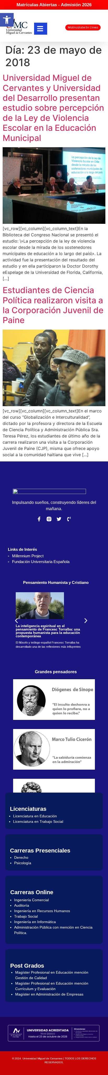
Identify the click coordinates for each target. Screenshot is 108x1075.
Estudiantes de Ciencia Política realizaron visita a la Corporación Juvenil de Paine (53, 305)
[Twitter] (59, 519)
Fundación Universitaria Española (40, 561)
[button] (7, 20)
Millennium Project (28, 556)
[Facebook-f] (39, 519)
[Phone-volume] (69, 519)
